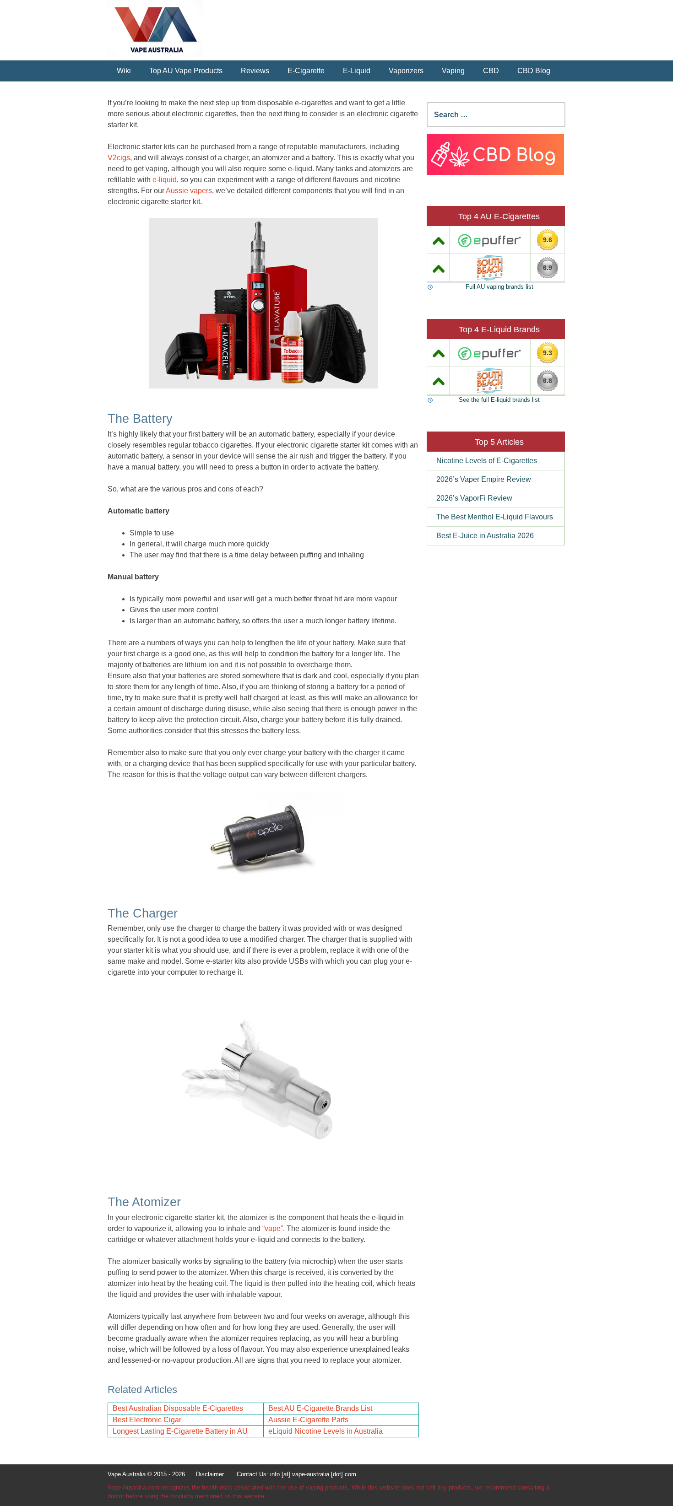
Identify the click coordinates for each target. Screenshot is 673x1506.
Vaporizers (406, 71)
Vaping (453, 71)
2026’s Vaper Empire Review (483, 479)
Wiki (124, 71)
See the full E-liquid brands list (499, 399)
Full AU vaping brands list (499, 286)
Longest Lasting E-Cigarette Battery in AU (180, 1431)
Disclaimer (210, 1474)
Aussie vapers (189, 190)
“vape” (272, 1228)
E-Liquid (356, 71)
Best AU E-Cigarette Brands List (320, 1408)
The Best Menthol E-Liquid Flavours (494, 517)
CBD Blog (533, 71)
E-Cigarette (306, 71)
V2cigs (119, 158)
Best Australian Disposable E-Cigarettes (178, 1408)
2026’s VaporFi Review (474, 498)
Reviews (255, 71)
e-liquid (164, 180)
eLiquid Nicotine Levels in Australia (325, 1431)
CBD (491, 71)
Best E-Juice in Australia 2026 (485, 536)
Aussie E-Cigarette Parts (308, 1420)
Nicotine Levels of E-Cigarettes (486, 460)
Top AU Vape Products (186, 71)
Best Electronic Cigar (147, 1420)
